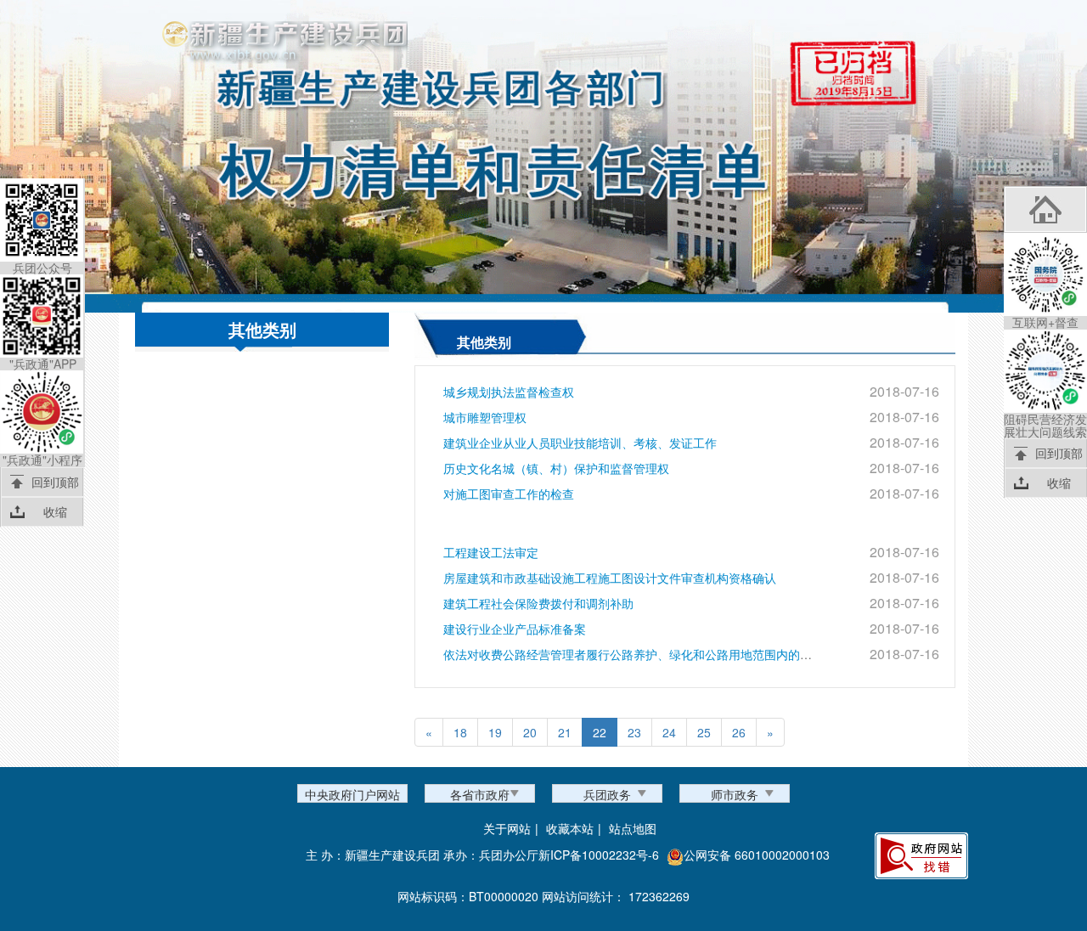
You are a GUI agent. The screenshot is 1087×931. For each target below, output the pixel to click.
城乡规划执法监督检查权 (508, 391)
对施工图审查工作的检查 (508, 493)
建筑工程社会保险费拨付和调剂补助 (538, 603)
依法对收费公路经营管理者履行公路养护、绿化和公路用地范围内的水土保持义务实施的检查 (687, 654)
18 (460, 732)
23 (634, 732)
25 (704, 732)
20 (530, 732)
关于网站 (507, 828)
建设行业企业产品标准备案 (514, 628)
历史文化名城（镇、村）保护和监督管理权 (556, 468)
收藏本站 (570, 828)
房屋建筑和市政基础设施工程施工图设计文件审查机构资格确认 (609, 577)
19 (495, 732)
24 (669, 732)
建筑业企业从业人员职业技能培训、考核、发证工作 (580, 442)
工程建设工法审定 (490, 552)
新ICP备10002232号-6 (598, 854)
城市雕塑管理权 (485, 417)
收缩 (55, 511)
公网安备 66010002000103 (757, 854)
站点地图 (632, 828)
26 (739, 732)
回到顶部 (55, 481)
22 (599, 732)
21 (565, 732)
